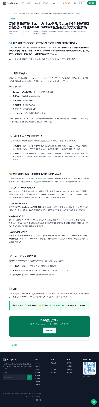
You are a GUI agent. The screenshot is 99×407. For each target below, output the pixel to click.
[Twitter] (33, 400)
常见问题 (53, 369)
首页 (22, 3)
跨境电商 (38, 369)
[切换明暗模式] (75, 3)
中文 (82, 3)
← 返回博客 (13, 345)
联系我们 (69, 366)
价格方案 (37, 3)
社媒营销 (38, 372)
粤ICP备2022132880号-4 (33, 397)
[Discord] (37, 400)
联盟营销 (38, 375)
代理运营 (38, 378)
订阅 (29, 377)
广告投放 (38, 381)
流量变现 (38, 384)
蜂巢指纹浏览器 (35, 179)
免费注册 (91, 3)
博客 (15, 13)
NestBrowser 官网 (56, 305)
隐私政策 (69, 369)
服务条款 (69, 372)
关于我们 (69, 363)
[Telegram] (40, 400)
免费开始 (49, 330)
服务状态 (53, 372)
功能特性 (29, 3)
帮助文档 (53, 363)
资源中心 (55, 3)
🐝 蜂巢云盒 (66, 3)
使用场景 (45, 3)
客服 (93, 402)
